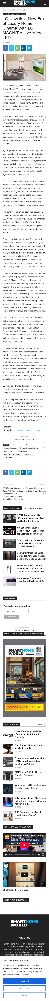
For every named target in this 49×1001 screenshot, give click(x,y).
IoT (43, 448)
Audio (13, 445)
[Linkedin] (23, 48)
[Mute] (39, 854)
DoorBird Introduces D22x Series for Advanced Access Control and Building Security (31, 556)
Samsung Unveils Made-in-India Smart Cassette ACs (36, 491)
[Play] (6, 854)
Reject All (25, 995)
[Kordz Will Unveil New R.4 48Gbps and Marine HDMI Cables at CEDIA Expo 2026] (9, 568)
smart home (22, 451)
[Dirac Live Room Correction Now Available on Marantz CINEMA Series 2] (9, 543)
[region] (24, 978)
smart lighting (9, 457)
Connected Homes (24, 445)
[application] (24, 845)
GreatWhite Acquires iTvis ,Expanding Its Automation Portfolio (28, 734)
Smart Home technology (12, 454)
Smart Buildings (9, 451)
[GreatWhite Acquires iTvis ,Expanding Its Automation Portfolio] (8, 735)
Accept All (24, 981)
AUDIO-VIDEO (22, 10)
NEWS (23, 14)
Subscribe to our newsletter (17, 606)
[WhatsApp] (17, 48)
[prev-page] (4, 590)
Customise (24, 988)
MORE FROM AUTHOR (33, 508)
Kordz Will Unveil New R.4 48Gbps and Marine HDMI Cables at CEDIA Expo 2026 (30, 568)
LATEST (12, 10)
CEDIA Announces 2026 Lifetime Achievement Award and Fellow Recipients (31, 518)
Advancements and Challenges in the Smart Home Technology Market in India (30, 801)
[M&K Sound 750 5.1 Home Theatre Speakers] (8, 776)
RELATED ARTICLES (12, 508)
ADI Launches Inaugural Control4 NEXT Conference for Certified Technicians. (30, 530)
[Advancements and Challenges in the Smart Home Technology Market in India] (8, 802)
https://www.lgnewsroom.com (27, 430)
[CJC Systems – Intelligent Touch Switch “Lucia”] (8, 816)
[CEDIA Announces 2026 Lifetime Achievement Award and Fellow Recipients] (9, 518)
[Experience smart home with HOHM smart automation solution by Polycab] (8, 762)
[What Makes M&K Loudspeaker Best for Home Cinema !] (8, 789)
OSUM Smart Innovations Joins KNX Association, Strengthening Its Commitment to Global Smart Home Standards (13, 493)
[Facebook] (5, 48)
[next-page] (8, 590)
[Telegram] (29, 48)
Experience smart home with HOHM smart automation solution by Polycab (29, 761)
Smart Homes (29, 454)
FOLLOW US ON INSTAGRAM (15, 900)
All (33, 724)
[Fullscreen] (43, 854)
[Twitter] (11, 48)
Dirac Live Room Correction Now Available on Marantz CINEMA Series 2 (30, 543)
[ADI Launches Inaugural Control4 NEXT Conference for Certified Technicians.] (9, 530)
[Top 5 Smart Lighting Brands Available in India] (8, 749)
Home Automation (10, 448)
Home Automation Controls (29, 448)
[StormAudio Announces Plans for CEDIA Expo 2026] (9, 581)
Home (5, 10)
